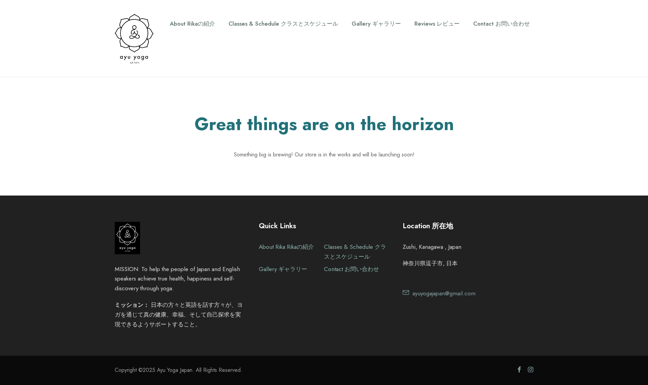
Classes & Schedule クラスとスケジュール (283, 24)
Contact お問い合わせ (501, 24)
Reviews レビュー (437, 24)
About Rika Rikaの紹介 (286, 247)
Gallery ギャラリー (376, 24)
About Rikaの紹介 (192, 24)
